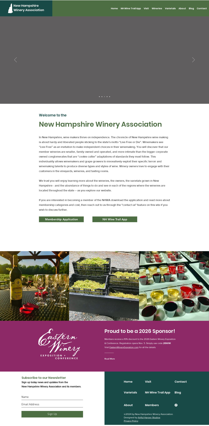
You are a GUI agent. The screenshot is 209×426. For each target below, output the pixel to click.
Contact (181, 382)
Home (128, 382)
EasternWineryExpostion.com (123, 347)
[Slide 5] (109, 96)
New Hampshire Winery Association (29, 7)
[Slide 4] (99, 96)
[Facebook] (176, 405)
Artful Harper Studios (149, 417)
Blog (178, 392)
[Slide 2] (104, 96)
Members (152, 405)
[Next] (193, 60)
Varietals (130, 392)
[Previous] (15, 60)
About (128, 405)
